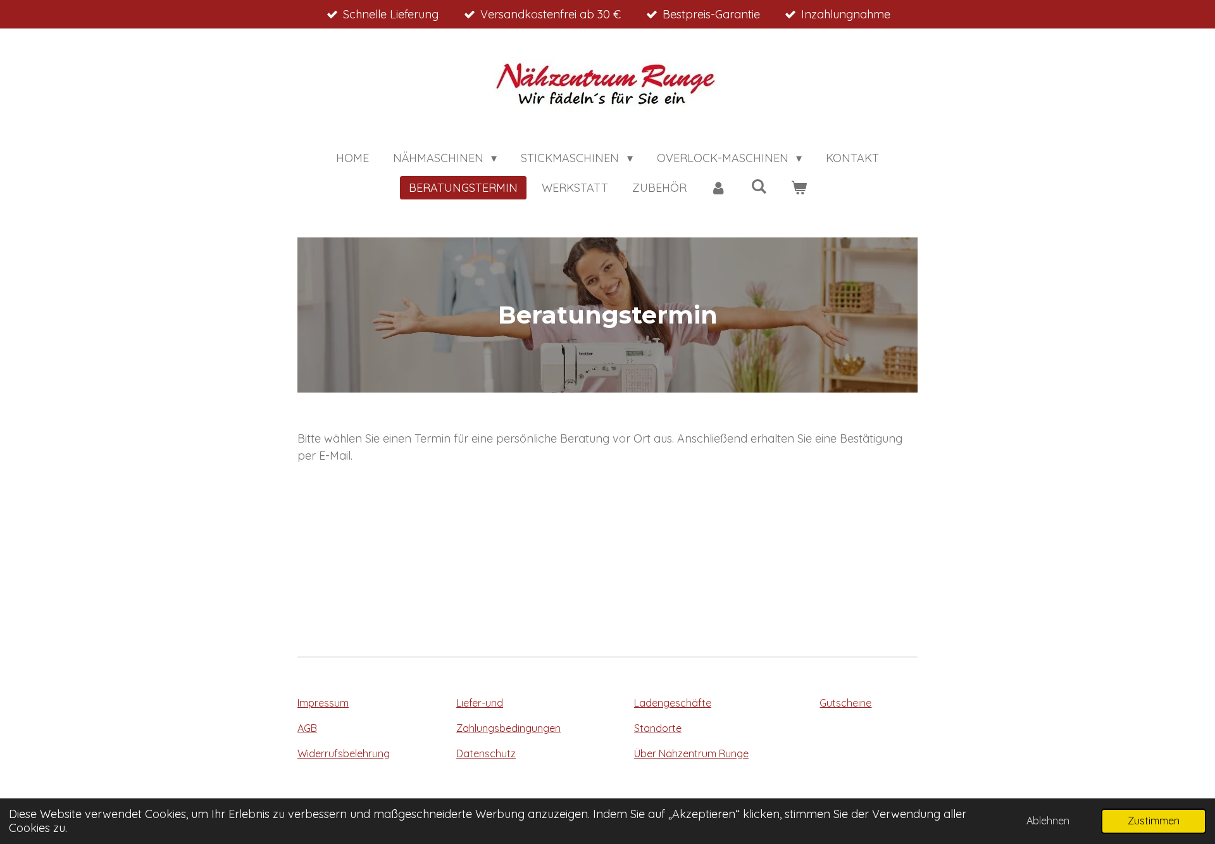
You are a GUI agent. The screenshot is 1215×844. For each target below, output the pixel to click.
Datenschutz (486, 753)
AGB (307, 728)
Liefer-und (479, 702)
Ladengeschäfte (672, 702)
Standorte (658, 728)
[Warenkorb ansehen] (798, 187)
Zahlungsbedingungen (508, 728)
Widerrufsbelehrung (343, 753)
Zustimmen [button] (1154, 820)
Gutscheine (845, 702)
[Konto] (718, 187)
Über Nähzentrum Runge (691, 753)
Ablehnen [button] (1047, 820)
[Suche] (758, 186)
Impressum (323, 702)
